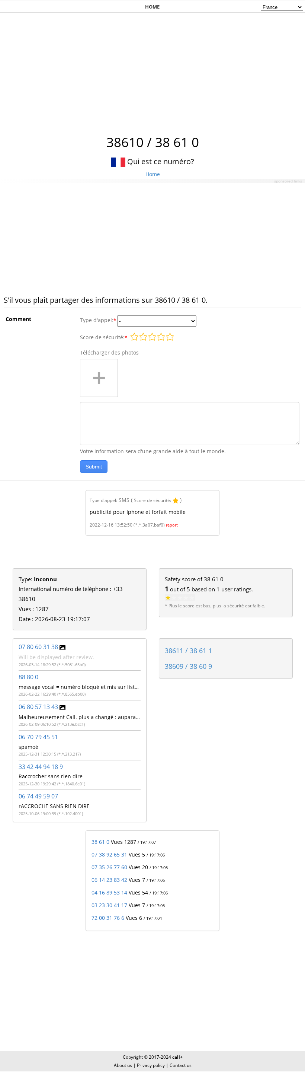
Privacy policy (151, 1065)
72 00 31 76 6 (108, 917)
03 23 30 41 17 (109, 905)
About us (123, 1065)
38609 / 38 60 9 (188, 666)
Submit (94, 467)
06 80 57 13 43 (38, 707)
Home (152, 174)
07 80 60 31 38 (38, 647)
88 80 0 (28, 677)
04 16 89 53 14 (109, 892)
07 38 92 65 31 (109, 854)
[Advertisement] (152, 70)
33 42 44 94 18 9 (41, 767)
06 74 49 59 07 (38, 796)
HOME (152, 6)
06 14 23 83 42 (109, 879)
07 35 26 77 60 (109, 867)
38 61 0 (100, 841)
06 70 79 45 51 (38, 737)
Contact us (181, 1065)
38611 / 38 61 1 (188, 650)
